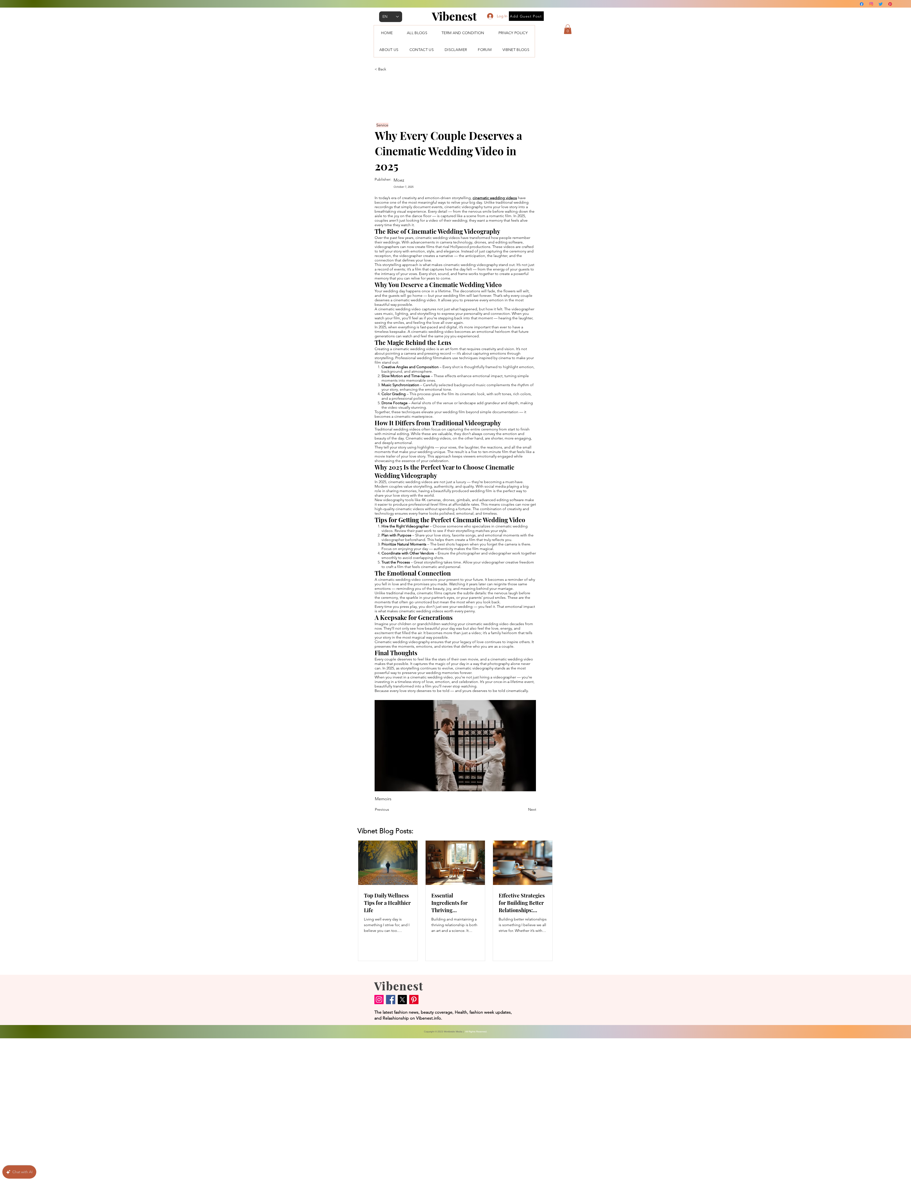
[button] (568, 29)
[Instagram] (871, 4)
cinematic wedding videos (495, 198)
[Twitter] (880, 4)
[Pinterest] (890, 4)
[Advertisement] (142, 1109)
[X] (402, 999)
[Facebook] (861, 4)
